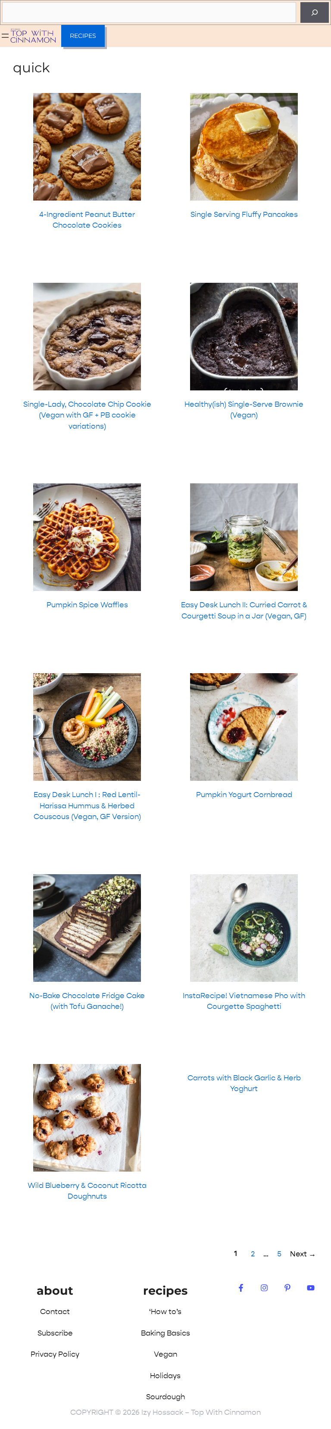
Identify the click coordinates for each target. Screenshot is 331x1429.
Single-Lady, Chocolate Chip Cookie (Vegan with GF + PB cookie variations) (87, 415)
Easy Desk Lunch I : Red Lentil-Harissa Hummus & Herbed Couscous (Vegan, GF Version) (87, 805)
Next (303, 1254)
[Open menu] (5, 36)
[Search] (314, 12)
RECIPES (83, 36)
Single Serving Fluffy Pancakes (244, 214)
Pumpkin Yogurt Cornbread (244, 794)
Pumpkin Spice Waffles (87, 604)
